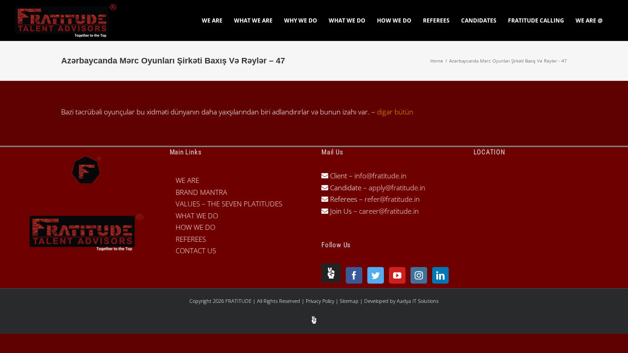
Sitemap (350, 300)
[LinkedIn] (440, 275)
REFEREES (191, 239)
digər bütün (395, 111)
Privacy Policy (321, 300)
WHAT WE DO (197, 215)
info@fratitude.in (379, 175)
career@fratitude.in (389, 211)
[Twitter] (375, 275)
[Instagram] (419, 275)
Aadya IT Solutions (418, 300)
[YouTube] (397, 275)
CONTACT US (196, 250)
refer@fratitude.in (392, 199)
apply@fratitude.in (397, 187)
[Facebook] (354, 275)
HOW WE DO (195, 227)
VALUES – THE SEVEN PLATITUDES (229, 203)
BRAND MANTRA (201, 192)
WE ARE (187, 180)
